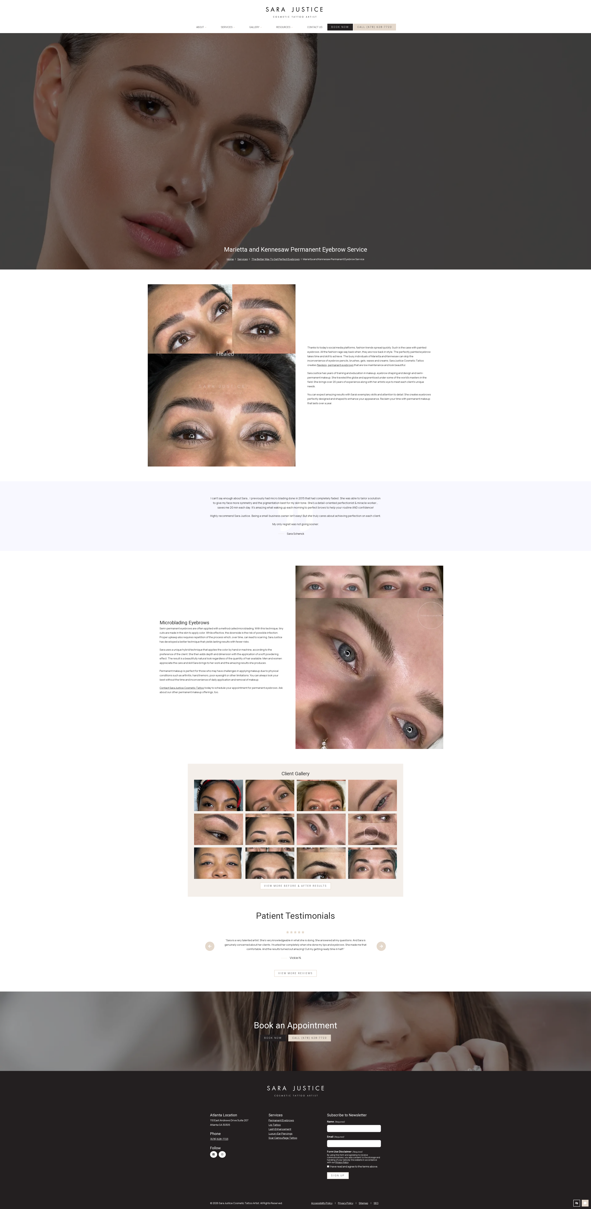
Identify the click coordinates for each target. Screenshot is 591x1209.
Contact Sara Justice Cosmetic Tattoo (182, 688)
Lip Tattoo (275, 1125)
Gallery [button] (254, 27)
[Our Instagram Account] (222, 1154)
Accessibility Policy (321, 1203)
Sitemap (363, 1203)
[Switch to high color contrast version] (576, 1203)
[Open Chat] (585, 1203)
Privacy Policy (341, 1162)
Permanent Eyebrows (281, 1120)
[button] (218, 795)
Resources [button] (283, 27)
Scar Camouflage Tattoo (283, 1138)
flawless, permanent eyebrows (335, 365)
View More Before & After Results (295, 885)
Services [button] (227, 27)
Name (336, 1121)
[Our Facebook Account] (213, 1154)
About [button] (200, 27)
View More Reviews (295, 973)
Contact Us (314, 27)
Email (335, 1136)
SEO (376, 1203)
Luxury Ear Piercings (280, 1133)
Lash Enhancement (280, 1129)
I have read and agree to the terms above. (354, 1166)
